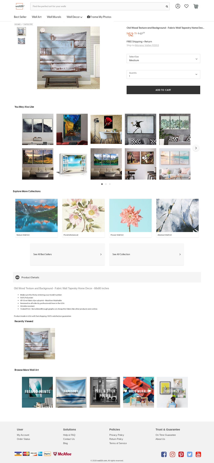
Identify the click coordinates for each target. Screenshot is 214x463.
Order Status (23, 439)
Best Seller (20, 16)
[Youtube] (198, 454)
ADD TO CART (163, 90)
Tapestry (28, 24)
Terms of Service (118, 443)
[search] (167, 6)
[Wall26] (19, 6)
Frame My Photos (100, 16)
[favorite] (186, 6)
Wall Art (37, 16)
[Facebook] (164, 454)
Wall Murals (54, 16)
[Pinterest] (181, 454)
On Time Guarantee (166, 435)
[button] (196, 148)
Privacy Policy (116, 435)
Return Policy (116, 439)
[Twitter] (190, 454)
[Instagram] (173, 454)
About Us (160, 439)
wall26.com (102, 461)
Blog (65, 443)
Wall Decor (73, 16)
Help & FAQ (69, 435)
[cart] (195, 7)
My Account (23, 435)
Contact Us (69, 439)
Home (18, 24)
